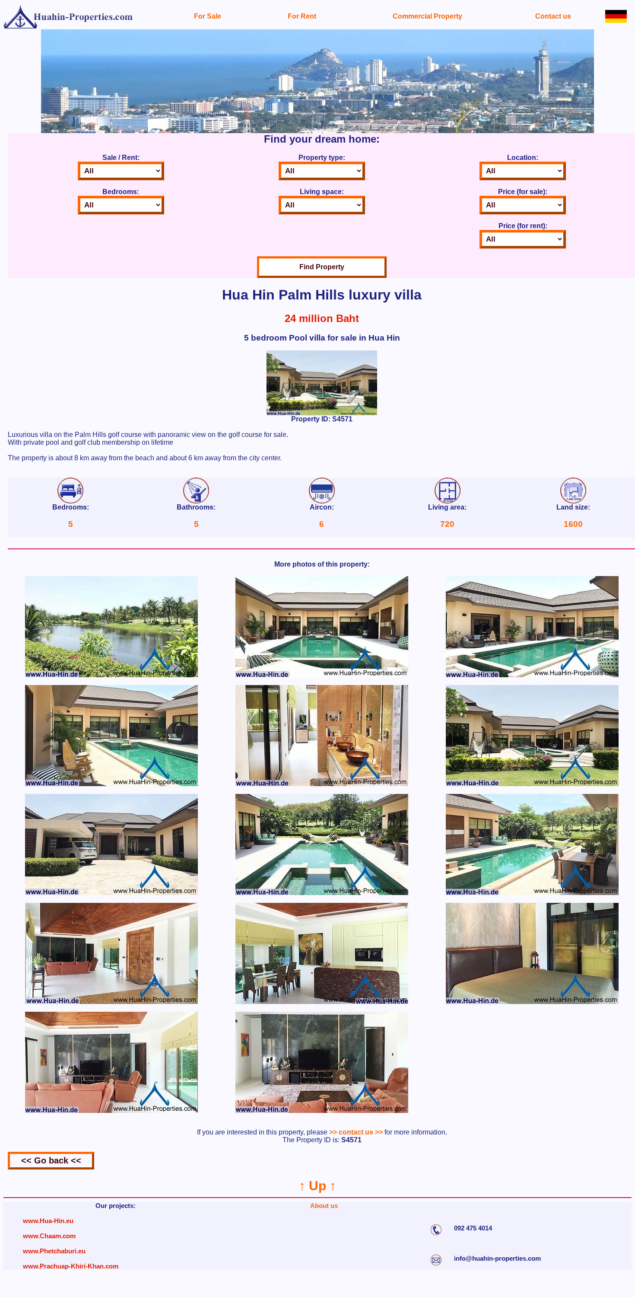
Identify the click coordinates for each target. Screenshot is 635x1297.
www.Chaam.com (49, 1236)
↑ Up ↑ (317, 1186)
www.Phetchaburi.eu (54, 1251)
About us (324, 1205)
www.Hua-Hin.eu (48, 1220)
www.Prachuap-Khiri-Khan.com (70, 1266)
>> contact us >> (356, 1132)
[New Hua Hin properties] (68, 27)
